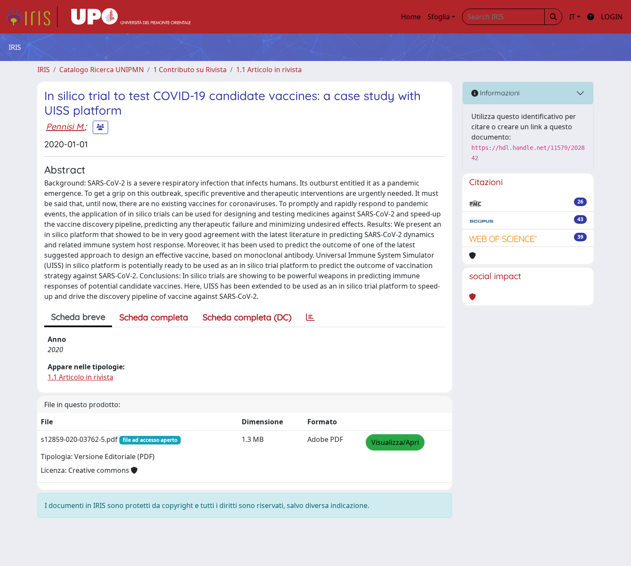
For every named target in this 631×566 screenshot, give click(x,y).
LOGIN (611, 16)
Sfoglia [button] (439, 16)
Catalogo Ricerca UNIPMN (101, 69)
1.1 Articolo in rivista (269, 69)
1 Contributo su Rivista (190, 69)
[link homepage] (31, 16)
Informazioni (498, 92)
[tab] (310, 317)
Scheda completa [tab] (153, 317)
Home (411, 16)
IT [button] (572, 16)
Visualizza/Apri (395, 442)
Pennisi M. (65, 126)
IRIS (43, 69)
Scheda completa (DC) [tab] (247, 317)
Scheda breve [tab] (78, 316)
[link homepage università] (130, 16)
